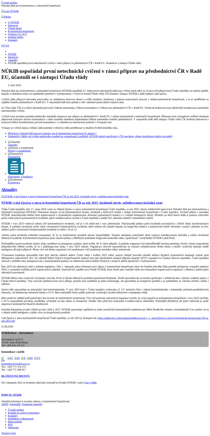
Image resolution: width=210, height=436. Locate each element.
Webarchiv (13, 427)
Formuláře (15, 404)
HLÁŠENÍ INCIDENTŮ (15, 376)
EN (3, 45)
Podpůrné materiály (32, 404)
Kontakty (13, 40)
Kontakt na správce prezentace (24, 412)
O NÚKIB (13, 22)
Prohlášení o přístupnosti (20, 418)
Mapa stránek (15, 421)
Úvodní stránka (9, 2)
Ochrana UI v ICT (17, 34)
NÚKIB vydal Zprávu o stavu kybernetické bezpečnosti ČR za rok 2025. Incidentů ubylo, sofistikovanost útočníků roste (81, 202)
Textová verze (8, 433)
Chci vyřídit (90, 382)
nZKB (4, 404)
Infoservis (13, 25)
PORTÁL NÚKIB (11, 395)
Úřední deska (15, 28)
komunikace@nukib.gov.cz (15, 363)
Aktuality (9, 189)
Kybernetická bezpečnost (21, 31)
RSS (10, 424)
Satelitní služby (16, 37)
